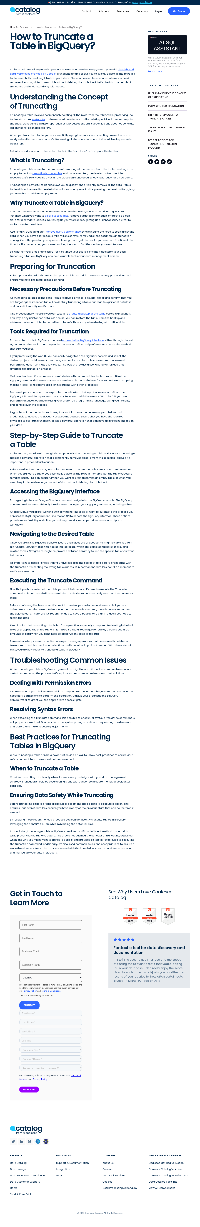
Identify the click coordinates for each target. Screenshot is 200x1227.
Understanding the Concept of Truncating (167, 95)
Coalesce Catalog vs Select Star (169, 1175)
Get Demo (179, 11)
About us (108, 1163)
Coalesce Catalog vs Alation (166, 1163)
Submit (29, 1005)
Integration (63, 1169)
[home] (25, 11)
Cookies (107, 1182)
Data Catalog (18, 1163)
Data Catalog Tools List (163, 1182)
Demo (14, 1188)
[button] (86, 11)
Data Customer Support (25, 1182)
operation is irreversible (47, 173)
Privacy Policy (30, 991)
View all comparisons (162, 1188)
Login (158, 11)
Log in (59, 1175)
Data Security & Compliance (27, 1175)
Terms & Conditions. (51, 991)
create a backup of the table (87, 313)
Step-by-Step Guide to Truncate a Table (163, 116)
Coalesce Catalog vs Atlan (165, 1169)
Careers (107, 1169)
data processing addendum (119, 1188)
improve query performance (63, 232)
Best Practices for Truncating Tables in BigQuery (162, 144)
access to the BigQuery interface (83, 340)
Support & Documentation (72, 1163)
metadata (38, 119)
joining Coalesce (142, 2)
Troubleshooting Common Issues (166, 129)
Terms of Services (113, 1175)
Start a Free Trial (20, 1194)
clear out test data (56, 216)
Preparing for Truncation (166, 106)
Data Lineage (18, 1169)
